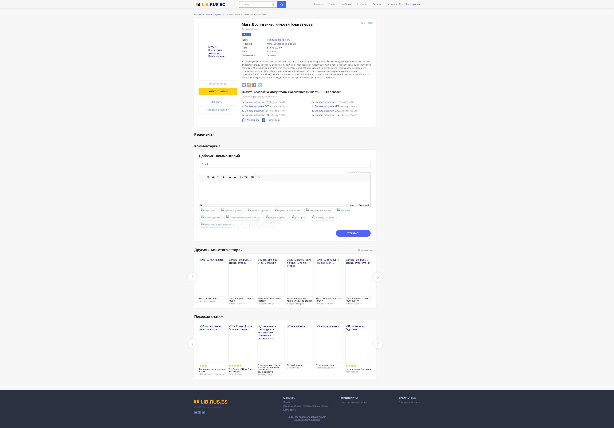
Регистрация (413, 4)
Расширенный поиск (409, 402)
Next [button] (378, 277)
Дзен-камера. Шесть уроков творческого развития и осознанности (269, 368)
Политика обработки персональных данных (305, 406)
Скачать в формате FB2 (264, 102)
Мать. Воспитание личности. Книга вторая (299, 299)
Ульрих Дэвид (265, 374)
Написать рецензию (218, 109)
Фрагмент (272, 55)
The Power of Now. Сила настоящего (240, 370)
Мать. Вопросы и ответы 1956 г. (241, 299)
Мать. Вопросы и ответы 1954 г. (329, 299)
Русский (271, 51)
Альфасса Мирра (250, 29)
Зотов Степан (293, 368)
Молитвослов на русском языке (212, 370)
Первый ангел (294, 365)
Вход (401, 4)
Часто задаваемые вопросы (355, 402)
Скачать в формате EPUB (265, 115)
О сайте (287, 402)
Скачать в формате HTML (335, 115)
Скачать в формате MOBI (335, 106)
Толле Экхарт (235, 374)
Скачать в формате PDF (264, 110)
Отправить (353, 233)
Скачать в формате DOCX (335, 110)
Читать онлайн (218, 91)
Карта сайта (289, 409)
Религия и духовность (215, 15)
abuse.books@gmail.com (307, 419)
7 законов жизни (325, 365)
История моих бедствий (358, 369)
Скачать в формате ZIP (334, 102)
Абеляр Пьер (352, 372)
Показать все (367, 250)
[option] (211, 280)
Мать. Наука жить (208, 298)
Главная (198, 15)
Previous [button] (192, 277)
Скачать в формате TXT (264, 106)
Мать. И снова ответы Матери (269, 299)
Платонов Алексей (325, 368)
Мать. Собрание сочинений (281, 44)
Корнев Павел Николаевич (212, 374)
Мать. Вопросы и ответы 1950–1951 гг (358, 299)
